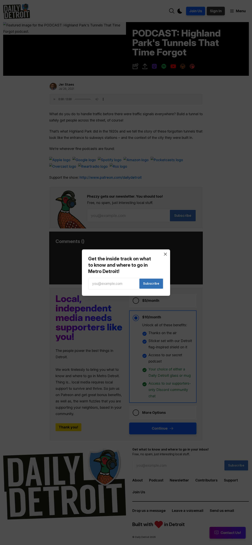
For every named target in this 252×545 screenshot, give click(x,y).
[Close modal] (165, 254)
